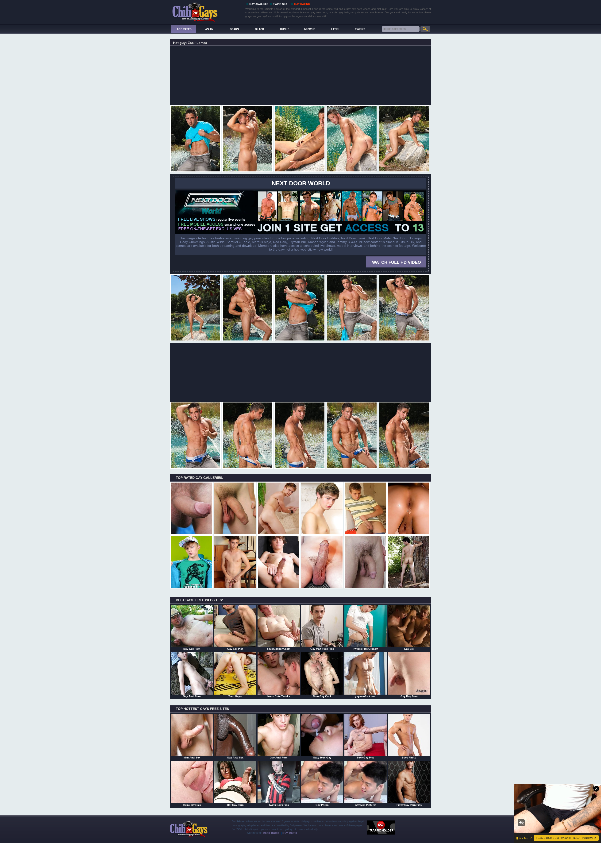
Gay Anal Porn (192, 696)
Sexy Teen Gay (322, 757)
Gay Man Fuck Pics (322, 648)
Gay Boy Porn (409, 696)
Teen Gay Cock (322, 696)
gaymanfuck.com (365, 696)
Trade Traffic (270, 833)
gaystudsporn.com (278, 648)
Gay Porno (322, 805)
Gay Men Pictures (365, 805)
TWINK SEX (280, 4)
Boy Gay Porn (191, 648)
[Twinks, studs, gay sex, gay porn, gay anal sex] (207, 11)
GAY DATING (302, 4)
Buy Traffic (289, 833)
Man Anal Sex (192, 757)
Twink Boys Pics (279, 805)
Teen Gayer (235, 696)
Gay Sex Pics (235, 648)
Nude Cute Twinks (278, 696)
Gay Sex (409, 648)
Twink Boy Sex (192, 805)
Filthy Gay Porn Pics (409, 805)
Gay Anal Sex (235, 757)
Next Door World (301, 183)
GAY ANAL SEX (258, 4)
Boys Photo (409, 757)
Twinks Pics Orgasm (365, 648)
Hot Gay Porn (235, 805)
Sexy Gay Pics (365, 757)
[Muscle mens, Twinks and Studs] (300, 233)
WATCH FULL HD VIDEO (396, 262)
